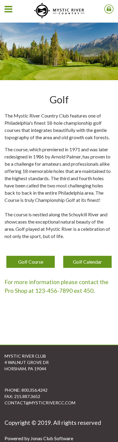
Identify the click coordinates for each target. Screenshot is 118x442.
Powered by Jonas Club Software (39, 438)
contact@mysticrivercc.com (40, 402)
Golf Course (30, 262)
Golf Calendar (87, 262)
